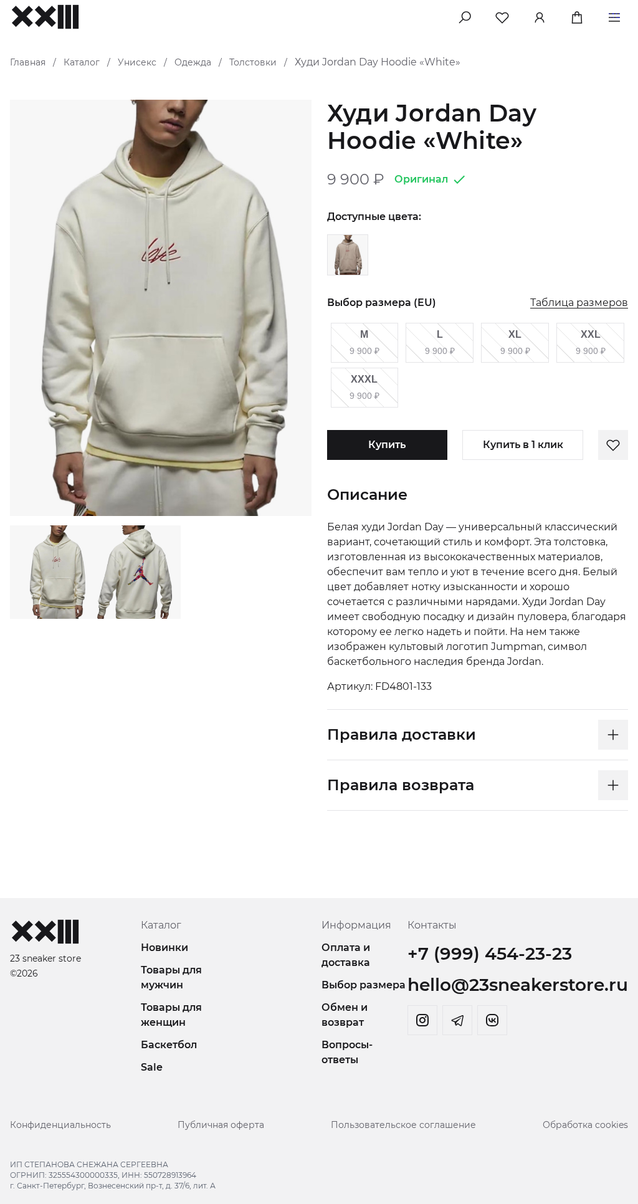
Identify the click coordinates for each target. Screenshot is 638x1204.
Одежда (192, 62)
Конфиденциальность (60, 1124)
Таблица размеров (579, 303)
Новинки (164, 947)
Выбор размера (363, 985)
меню (614, 15)
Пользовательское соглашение (403, 1124)
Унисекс (137, 62)
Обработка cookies (585, 1124)
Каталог (82, 62)
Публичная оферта (221, 1124)
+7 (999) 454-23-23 (489, 953)
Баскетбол (169, 1045)
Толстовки (253, 62)
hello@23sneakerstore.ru (517, 984)
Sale (152, 1067)
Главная (27, 62)
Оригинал (421, 179)
